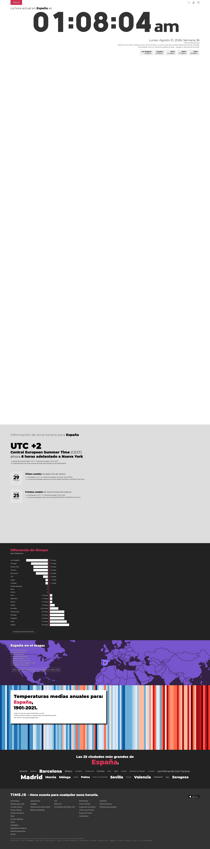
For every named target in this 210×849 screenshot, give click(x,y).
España (104, 762)
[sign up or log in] (194, 3)
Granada (124, 771)
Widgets (34, 804)
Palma (85, 777)
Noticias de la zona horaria (40, 807)
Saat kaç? (121, 840)
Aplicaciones (35, 801)
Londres (159, 52)
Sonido (13, 834)
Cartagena (78, 771)
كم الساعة (59, 840)
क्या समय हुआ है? (30, 840)
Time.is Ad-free (84, 804)
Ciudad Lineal (89, 771)
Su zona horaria (16, 807)
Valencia (142, 777)
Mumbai (13, 608)
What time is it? (15, 840)
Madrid (181, 45)
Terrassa (128, 777)
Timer (12, 822)
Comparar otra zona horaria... (23, 632)
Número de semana (17, 831)
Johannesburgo (16, 586)
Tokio (194, 52)
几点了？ (23, 840)
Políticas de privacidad (108, 807)
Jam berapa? (93, 840)
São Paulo (14, 573)
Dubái (12, 605)
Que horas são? (83, 840)
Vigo (167, 777)
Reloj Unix (58, 804)
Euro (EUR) (23, 657)
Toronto (13, 570)
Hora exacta (14, 801)
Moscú (12, 602)
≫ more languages (147, 840)
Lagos (12, 580)
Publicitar (103, 801)
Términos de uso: (106, 804)
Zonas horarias (15, 810)
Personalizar (83, 801)
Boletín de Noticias (38, 810)
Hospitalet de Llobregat (137, 771)
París (171, 52)
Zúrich (12, 592)
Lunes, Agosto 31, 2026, (174, 40)
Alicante (23, 771)
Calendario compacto (18, 828)
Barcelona (50, 771)
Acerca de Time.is (85, 813)
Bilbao (68, 771)
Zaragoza (180, 777)
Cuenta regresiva (16, 819)
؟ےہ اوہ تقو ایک (136, 840)
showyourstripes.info (30, 717)
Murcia (50, 777)
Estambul (14, 599)
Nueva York (14, 567)
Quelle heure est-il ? (50, 840)
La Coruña (151, 771)
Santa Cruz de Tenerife (100, 777)
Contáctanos (83, 816)
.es (29, 661)
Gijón (116, 771)
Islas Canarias (134, 45)
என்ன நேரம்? (128, 840)
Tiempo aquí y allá (17, 804)
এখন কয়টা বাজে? (66, 840)
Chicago (13, 563)
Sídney (13, 625)
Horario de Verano (17, 813)
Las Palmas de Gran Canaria (173, 771)
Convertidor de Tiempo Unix (64, 807)
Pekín (182, 52)
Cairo (12, 595)
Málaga (65, 777)
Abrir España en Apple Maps (48, 670)
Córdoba (101, 771)
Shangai (13, 615)
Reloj (12, 816)
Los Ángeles (147, 52)
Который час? (74, 840)
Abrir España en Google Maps (24, 670)
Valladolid (158, 777)
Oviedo (76, 777)
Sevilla (116, 777)
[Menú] (198, 2)
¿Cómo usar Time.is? (86, 810)
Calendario (14, 825)
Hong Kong (14, 612)
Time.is (16, 2)
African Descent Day (192, 43)
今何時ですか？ (114, 840)
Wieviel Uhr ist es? (103, 840)
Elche (109, 771)
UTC (12, 577)
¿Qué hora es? (39, 840)
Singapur (13, 618)
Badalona (33, 771)
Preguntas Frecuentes (87, 807)
